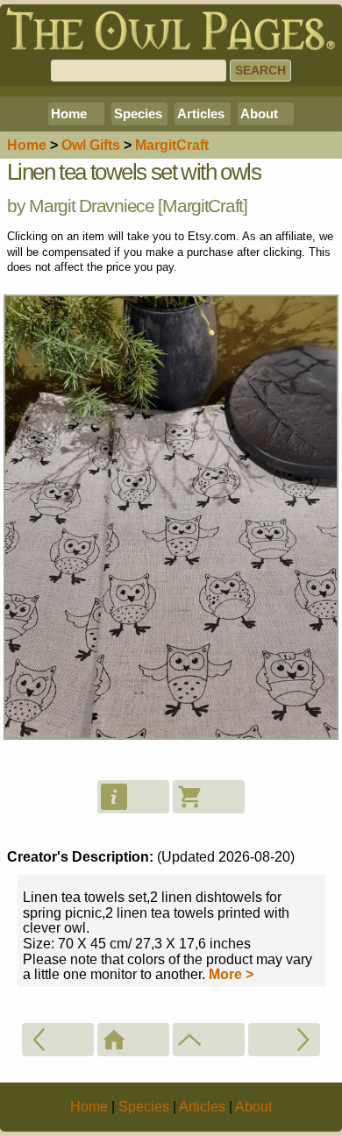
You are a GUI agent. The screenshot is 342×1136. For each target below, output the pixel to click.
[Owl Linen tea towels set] (284, 1039)
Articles (200, 113)
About (259, 113)
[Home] (133, 1039)
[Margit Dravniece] (209, 1039)
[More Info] (133, 796)
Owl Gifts (90, 145)
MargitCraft (202, 205)
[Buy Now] (209, 796)
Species (138, 113)
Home (69, 113)
